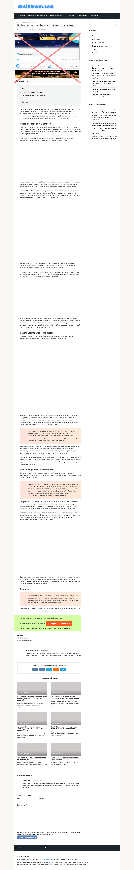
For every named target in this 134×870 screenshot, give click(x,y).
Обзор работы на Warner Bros (32, 92)
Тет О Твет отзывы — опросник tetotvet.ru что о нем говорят (64, 728)
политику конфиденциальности (42, 834)
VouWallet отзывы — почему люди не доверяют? (31, 758)
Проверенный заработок (100, 46)
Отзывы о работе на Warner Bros (33, 99)
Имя (19, 799)
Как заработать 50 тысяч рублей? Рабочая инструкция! (104, 118)
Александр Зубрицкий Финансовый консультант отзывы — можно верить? (32, 698)
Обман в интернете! (57, 16)
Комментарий (22, 805)
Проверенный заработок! (59, 623)
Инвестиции (71, 16)
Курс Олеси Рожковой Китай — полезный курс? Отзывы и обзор (65, 697)
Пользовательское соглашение (55, 848)
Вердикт (25, 102)
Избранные (95, 36)
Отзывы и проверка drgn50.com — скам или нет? (65, 758)
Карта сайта (83, 16)
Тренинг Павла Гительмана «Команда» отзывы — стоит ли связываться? (30, 729)
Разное (94, 49)
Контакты (94, 16)
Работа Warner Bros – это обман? (33, 96)
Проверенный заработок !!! (37, 16)
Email (41, 799)
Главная (22, 16)
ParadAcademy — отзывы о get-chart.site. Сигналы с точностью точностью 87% (102, 68)
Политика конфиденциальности (30, 848)
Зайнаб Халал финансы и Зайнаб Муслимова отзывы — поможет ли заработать (103, 76)
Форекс (94, 53)
